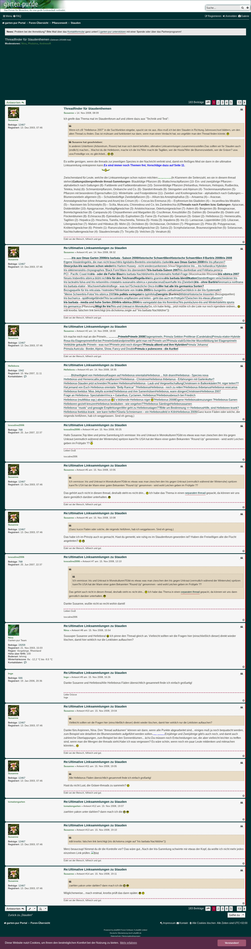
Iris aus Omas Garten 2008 (187, 262)
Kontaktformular (76, 31)
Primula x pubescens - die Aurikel (156, 348)
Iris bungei (156, 290)
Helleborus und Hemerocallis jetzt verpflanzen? (92, 379)
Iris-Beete (136, 262)
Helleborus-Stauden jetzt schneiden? (86, 383)
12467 (21, 124)
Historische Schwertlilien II (187, 257)
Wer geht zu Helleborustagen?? (141, 407)
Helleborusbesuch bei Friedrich (176, 395)
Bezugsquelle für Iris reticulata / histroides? (90, 290)
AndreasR (45, 43)
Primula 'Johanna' (197, 344)
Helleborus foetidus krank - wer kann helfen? (91, 411)
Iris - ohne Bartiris (206, 282)
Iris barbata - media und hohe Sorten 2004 (91, 302)
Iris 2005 (144, 290)
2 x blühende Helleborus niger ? (134, 399)
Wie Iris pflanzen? (214, 262)
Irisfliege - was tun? (119, 286)
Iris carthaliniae (171, 290)
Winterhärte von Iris (127, 290)
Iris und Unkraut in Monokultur (130, 306)
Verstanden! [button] (232, 942)
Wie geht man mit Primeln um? (149, 340)
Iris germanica (72, 306)
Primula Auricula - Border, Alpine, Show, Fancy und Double (99, 348)
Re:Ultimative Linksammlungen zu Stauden (95, 248)
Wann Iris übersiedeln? (134, 270)
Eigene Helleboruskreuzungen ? (194, 399)
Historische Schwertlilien (154, 257)
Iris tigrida (124, 262)
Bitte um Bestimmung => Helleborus (182, 407)
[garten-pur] (34, 6)
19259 (21, 645)
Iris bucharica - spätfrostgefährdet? (84, 298)
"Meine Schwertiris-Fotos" (79, 294)
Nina (24, 43)
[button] (208, 102)
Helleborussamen (181, 403)
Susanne (13, 120)
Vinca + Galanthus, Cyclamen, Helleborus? (131, 395)
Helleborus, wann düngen (171, 391)
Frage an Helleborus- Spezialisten (84, 395)
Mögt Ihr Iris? (103, 306)
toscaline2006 (16, 425)
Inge (10, 673)
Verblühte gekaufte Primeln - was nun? (87, 344)
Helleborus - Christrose (135, 379)
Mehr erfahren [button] (128, 942)
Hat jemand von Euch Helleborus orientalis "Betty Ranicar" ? (100, 387)
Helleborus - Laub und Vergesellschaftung (157, 383)
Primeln (123, 336)
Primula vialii (175, 340)
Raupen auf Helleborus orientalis (127, 375)
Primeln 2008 (136, 336)
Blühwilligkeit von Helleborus (89, 375)
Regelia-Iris (142, 278)
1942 (21, 370)
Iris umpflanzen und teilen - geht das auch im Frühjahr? (153, 298)
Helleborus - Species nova (192, 375)
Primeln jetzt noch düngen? (127, 344)
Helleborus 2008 (165, 399)
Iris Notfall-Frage (178, 274)
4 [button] (226, 102)
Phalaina (33, 43)
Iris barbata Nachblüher (136, 274)
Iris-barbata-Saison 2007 (163, 270)
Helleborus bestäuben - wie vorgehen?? (120, 403)
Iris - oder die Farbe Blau (106, 274)
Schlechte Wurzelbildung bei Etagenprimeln (210, 340)
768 (20, 429)
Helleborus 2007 (211, 391)
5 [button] (231, 102)
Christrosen (194, 391)
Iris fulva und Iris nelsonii (90, 282)
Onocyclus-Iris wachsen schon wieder (88, 265)
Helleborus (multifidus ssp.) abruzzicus (87, 399)
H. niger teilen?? (229, 383)
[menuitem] (17, 16)
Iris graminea (157, 278)
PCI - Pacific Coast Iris (77, 274)
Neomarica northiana (230, 282)
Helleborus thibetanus (197, 387)
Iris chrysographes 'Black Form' (101, 270)
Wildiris (184, 294)
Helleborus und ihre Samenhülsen (134, 391)
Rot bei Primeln (102, 340)
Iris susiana (125, 282)
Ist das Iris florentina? (167, 302)
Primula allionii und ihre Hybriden (165, 344)
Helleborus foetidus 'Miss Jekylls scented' (89, 391)
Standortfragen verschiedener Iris (217, 278)
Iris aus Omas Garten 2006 (89, 257)
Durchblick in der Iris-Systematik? (201, 290)
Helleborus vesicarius (224, 387)
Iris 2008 (226, 257)
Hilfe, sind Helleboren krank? (221, 407)
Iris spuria (228, 302)
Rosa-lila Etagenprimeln (78, 340)
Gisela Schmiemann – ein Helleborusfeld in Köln (147, 411)
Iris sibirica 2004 (128, 302)
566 (20, 678)
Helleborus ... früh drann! (161, 375)
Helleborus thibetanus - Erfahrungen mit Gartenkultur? (181, 379)
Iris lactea (69, 282)
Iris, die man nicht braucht (103, 262)
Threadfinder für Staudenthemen (27, 39)
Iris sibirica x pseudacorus (147, 282)
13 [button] (239, 102)
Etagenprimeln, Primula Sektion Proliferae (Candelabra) (178, 336)
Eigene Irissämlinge (76, 262)
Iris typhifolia (148, 294)
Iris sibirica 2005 (105, 294)
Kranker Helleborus (120, 383)
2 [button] (218, 102)
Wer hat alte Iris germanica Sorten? (181, 286)
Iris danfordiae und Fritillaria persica (200, 270)
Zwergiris (162, 294)
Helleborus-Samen (225, 399)
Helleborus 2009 (187, 411)
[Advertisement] (125, 72)
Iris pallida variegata (128, 294)
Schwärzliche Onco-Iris (145, 286)
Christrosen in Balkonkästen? (201, 383)
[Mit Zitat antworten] (241, 109)
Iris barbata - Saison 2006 (122, 257)
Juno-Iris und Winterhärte (207, 302)
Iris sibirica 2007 (228, 274)
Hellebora (13, 365)
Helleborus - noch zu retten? (167, 387)
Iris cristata (111, 282)
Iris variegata (146, 302)
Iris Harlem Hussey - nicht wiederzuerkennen (140, 265)
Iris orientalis (149, 262)
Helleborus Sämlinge (157, 403)
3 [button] (222, 102)
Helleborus (143, 387)
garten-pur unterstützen (113, 31)
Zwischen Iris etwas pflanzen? (204, 298)
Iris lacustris (112, 298)
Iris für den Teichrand (121, 278)
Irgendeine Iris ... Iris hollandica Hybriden (202, 265)
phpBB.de (137, 933)
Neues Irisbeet (72, 278)
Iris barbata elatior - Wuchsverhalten (85, 286)
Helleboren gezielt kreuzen (80, 403)
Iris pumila (186, 302)
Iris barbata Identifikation (181, 278)
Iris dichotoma (159, 274)
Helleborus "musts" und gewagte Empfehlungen (93, 407)
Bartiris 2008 (213, 257)
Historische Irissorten (201, 294)
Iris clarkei (163, 262)
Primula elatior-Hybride (226, 336)
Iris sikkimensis (73, 270)
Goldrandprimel (121, 340)
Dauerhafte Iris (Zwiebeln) (179, 282)
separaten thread (195, 492)
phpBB (116, 930)
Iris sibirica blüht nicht (94, 278)
